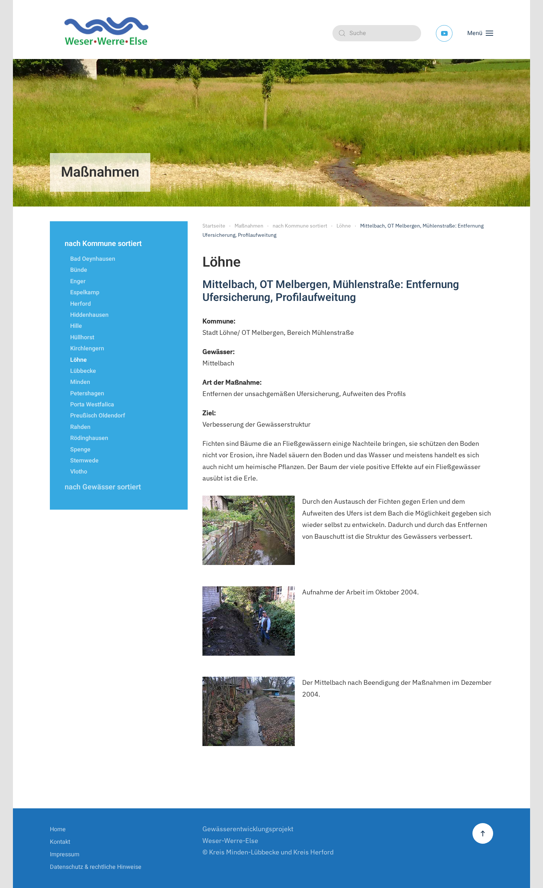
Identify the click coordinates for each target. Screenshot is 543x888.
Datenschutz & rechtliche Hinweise (95, 867)
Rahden (80, 427)
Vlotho (78, 471)
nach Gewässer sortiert (103, 487)
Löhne (78, 359)
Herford (80, 303)
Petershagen (87, 393)
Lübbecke (83, 371)
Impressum (64, 854)
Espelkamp (84, 292)
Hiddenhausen (89, 315)
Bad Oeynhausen (92, 258)
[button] (480, 33)
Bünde (78, 270)
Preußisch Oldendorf (97, 415)
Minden (80, 382)
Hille (76, 326)
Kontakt (60, 841)
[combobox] (376, 33)
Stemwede (84, 460)
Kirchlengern (87, 348)
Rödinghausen (89, 438)
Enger (78, 281)
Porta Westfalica (92, 404)
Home (58, 829)
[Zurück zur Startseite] (109, 33)
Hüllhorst (82, 337)
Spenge (80, 449)
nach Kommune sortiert (103, 243)
